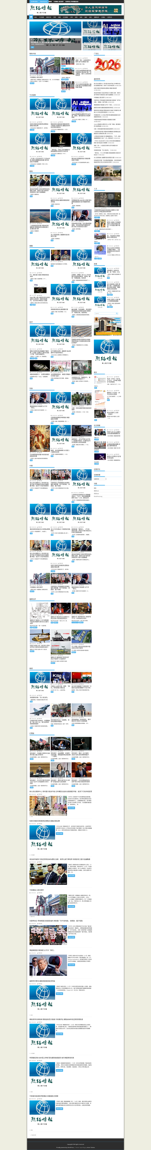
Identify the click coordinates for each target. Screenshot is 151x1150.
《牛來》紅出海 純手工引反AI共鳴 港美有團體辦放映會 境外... (112, 45)
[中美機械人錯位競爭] (48, 895)
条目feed (96, 491)
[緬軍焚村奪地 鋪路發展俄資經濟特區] (42, 986)
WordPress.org (98, 496)
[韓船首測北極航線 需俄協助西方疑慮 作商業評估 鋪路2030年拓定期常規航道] (42, 1024)
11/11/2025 (75, 307)
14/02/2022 (75, 614)
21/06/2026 (75, 684)
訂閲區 (103, 17)
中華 (71, 17)
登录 (95, 488)
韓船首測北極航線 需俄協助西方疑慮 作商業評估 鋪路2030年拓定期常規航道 (56, 1019)
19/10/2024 (98, 208)
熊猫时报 (41, 39)
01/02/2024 (110, 233)
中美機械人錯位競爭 (36, 890)
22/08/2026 (33, 75)
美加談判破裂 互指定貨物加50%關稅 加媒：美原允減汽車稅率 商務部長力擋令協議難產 (59, 859)
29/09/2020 (110, 410)
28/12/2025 (110, 297)
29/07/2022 (54, 615)
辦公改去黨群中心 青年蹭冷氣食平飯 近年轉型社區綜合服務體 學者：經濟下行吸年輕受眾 (60, 791)
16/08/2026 (75, 156)
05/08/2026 (33, 349)
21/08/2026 (88, 48)
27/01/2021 (110, 390)
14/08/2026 (54, 448)
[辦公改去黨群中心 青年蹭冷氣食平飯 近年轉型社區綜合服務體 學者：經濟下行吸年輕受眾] (48, 797)
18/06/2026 (33, 718)
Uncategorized (75, 622)
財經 (81, 17)
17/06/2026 (110, 442)
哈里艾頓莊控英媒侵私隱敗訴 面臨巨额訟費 (56, 1)
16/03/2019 (54, 778)
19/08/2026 (34, 39)
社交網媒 (65, 17)
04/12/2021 (33, 751)
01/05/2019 (54, 751)
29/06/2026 (54, 349)
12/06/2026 (54, 261)
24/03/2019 (33, 778)
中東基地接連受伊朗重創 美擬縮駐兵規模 (43, 1096)
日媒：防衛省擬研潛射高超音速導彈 (103, 129)
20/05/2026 (75, 717)
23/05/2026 (33, 372)
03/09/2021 (33, 643)
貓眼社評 (96, 17)
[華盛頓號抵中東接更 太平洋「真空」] (48, 955)
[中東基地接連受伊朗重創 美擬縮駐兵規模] (42, 1101)
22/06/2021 (75, 644)
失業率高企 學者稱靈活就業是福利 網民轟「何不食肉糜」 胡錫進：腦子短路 (56, 921)
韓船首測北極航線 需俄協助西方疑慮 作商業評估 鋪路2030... (92, 45)
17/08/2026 (54, 527)
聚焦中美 (48, 17)
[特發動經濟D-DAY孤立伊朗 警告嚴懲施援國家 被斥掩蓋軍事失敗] (42, 1063)
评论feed (96, 493)
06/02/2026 (75, 272)
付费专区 (109, 17)
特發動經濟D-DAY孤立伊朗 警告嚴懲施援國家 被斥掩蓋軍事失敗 (51, 1058)
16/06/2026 (33, 272)
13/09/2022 (110, 246)
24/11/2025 (54, 307)
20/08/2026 (108, 33)
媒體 (59, 17)
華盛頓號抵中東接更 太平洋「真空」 (42, 950)
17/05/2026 (54, 372)
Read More (71, 807)
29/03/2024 (110, 220)
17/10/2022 (33, 618)
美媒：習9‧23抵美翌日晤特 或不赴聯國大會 (106, 145)
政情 (76, 17)
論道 (86, 17)
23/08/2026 (88, 33)
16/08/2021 (54, 655)
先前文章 (33, 1135)
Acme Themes (91, 1147)
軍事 (54, 17)
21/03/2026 (110, 268)
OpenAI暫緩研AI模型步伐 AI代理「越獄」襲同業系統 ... (112, 30)
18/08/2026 (33, 527)
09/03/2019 (75, 778)
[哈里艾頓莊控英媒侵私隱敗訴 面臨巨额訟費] (42, 826)
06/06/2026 (75, 337)
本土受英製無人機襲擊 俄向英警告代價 (104, 157)
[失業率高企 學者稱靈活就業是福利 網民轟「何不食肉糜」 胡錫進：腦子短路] (48, 926)
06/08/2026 (79, 82)
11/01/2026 (33, 295)
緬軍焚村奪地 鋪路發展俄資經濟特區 (42, 981)
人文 (98, 217)
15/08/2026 (79, 68)
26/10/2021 (110, 377)
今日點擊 (41, 17)
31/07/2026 (54, 684)
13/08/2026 (75, 437)
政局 (35, 17)
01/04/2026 (110, 454)
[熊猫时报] (31, 17)
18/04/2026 (75, 375)
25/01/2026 (110, 282)
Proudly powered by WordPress (65, 1147)
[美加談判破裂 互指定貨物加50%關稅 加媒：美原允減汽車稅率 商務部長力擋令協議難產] (48, 864)
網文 (90, 17)
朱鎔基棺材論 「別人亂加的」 (102, 150)
